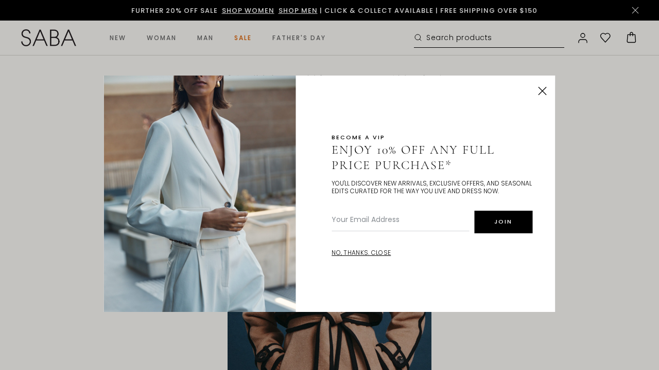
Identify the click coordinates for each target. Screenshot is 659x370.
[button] (542, 91)
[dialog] (329, 185)
